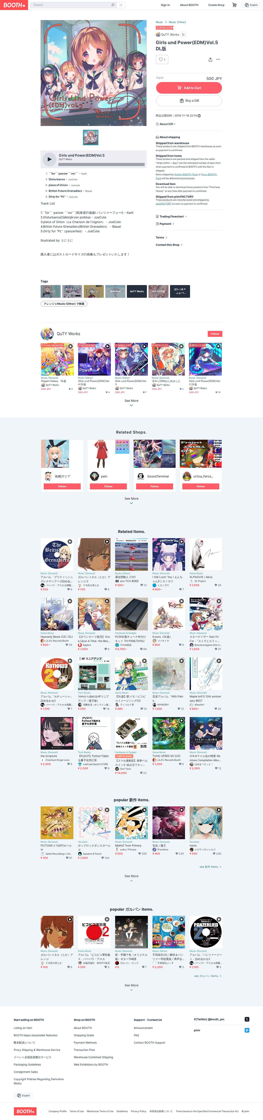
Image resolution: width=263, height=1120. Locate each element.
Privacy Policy (139, 1111)
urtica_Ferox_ (203, 476)
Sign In (165, 5)
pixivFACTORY (164, 203)
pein (104, 476)
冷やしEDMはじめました (166, 381)
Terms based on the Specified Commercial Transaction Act (207, 1111)
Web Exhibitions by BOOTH (91, 1064)
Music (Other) (177, 22)
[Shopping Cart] (234, 5)
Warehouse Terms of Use (100, 1111)
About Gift (166, 124)
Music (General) (49, 378)
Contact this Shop (167, 244)
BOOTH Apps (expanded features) (35, 1035)
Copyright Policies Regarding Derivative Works (39, 1081)
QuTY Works (68, 333)
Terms (160, 237)
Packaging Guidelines (27, 1064)
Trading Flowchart (172, 216)
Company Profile (58, 1111)
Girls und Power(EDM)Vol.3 (131, 382)
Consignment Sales (26, 1071)
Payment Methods (85, 1042)
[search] (113, 5)
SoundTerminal (158, 476)
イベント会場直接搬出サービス (32, 1057)
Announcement (143, 1027)
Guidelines (122, 1111)
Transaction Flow (84, 1049)
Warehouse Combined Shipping (93, 1057)
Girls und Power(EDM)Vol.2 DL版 (205, 382)
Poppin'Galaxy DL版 (53, 381)
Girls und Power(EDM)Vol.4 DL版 (94, 382)
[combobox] (73, 5)
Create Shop (216, 5)
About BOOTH (189, 5)
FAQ (136, 1035)
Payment (165, 223)
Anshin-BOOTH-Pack (186, 174)
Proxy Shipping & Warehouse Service (37, 1049)
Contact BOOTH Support (149, 1042)
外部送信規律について (161, 1111)
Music (159, 22)
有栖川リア (62, 476)
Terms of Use (77, 1111)
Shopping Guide (84, 1035)
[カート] (183, 34)
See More (131, 498)
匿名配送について (24, 1042)
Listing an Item (23, 1027)
